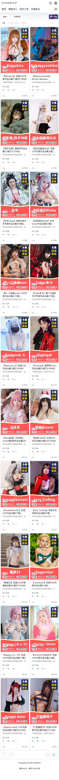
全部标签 (17, 17)
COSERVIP (36, 763)
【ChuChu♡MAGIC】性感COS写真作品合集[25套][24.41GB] (44, 658)
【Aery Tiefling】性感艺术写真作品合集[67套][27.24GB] (44, 513)
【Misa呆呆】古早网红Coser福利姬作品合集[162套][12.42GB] (14, 441)
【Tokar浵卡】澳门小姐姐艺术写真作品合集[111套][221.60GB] (44, 296)
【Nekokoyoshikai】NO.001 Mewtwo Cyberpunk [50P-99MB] (43, 79)
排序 (4, 17)
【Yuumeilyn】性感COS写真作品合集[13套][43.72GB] (44, 585)
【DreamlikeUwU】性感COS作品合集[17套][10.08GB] (13, 513)
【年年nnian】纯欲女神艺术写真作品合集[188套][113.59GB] (14, 224)
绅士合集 (5, 87)
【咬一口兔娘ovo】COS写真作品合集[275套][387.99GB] (14, 296)
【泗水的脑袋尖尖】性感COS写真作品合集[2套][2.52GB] (43, 151)
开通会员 (35, 9)
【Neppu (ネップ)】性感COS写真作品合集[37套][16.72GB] (13, 658)
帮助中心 (13, 9)
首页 (4, 9)
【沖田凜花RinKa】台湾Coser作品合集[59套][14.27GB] (43, 224)
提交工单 (24, 9)
